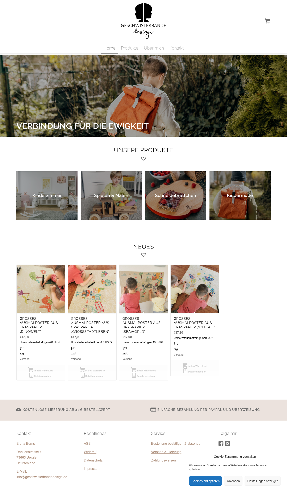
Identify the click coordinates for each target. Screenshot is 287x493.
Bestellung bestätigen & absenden (176, 443)
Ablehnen (233, 481)
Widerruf (90, 451)
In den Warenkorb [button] (43, 370)
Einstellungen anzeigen (262, 481)
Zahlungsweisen (163, 460)
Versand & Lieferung (166, 451)
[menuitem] (109, 48)
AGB (87, 443)
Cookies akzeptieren (205, 481)
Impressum (92, 468)
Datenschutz (93, 460)
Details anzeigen (42, 376)
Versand (24, 359)
